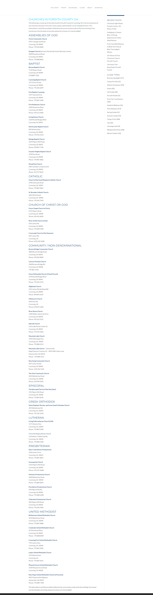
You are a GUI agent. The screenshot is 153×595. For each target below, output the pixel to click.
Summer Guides (112, 116)
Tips (108, 123)
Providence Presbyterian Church (40, 487)
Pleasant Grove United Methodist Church (43, 565)
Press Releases (112, 109)
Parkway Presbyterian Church (39, 474)
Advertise (98, 7)
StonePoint (33, 164)
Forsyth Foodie (112, 95)
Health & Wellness (113, 105)
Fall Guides (111, 92)
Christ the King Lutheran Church (40, 434)
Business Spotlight (113, 78)
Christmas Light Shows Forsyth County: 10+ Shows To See (115, 26)
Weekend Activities (113, 130)
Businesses (73, 7)
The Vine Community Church (39, 373)
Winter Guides (112, 133)
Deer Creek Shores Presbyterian (40, 450)
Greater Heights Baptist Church (40, 151)
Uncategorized (112, 126)
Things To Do (111, 119)
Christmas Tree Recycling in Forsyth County (114, 67)
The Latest (55, 7)
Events (63, 7)
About (89, 7)
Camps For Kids (112, 81)
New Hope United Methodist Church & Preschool (46, 575)
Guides (82, 7)
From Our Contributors (115, 99)
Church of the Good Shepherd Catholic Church (45, 180)
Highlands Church (35, 286)
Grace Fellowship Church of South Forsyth (43, 274)
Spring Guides (112, 112)
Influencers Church (35, 299)
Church (39, 164)
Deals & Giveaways (113, 85)
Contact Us (81, 26)
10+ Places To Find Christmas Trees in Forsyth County (113, 58)
